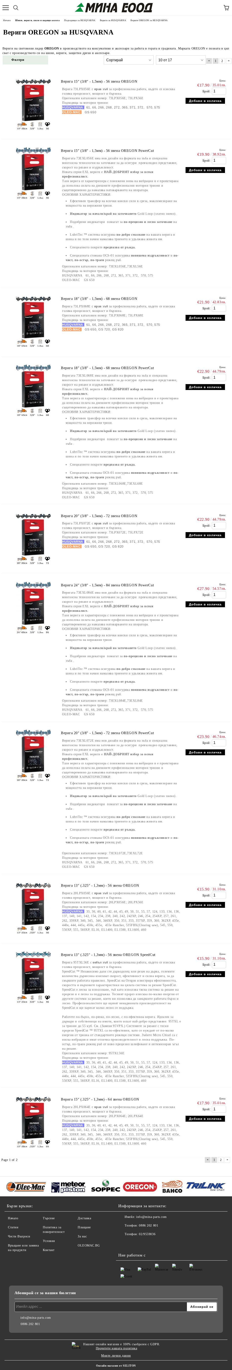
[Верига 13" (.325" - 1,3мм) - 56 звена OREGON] (33, 936)
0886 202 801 (148, 1225)
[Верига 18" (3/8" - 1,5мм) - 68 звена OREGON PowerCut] (33, 418)
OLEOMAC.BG (89, 1245)
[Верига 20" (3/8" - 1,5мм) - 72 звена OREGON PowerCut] (33, 783)
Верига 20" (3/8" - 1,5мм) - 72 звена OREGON (99, 516)
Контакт (49, 1250)
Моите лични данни (116, 1355)
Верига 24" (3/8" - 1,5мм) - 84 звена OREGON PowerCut (107, 585)
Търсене (49, 1218)
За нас (82, 1236)
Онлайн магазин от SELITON (116, 1365)
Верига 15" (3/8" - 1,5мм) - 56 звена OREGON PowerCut (107, 151)
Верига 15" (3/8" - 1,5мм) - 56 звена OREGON (99, 81)
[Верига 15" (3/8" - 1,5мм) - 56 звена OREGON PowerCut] (33, 201)
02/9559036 (147, 1234)
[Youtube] (134, 1243)
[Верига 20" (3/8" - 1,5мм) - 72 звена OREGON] (33, 566)
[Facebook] (124, 1243)
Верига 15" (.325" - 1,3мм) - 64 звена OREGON (100, 1099)
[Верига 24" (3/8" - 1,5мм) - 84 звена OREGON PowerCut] (33, 635)
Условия (49, 1241)
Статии (13, 1227)
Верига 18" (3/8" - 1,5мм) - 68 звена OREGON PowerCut (107, 368)
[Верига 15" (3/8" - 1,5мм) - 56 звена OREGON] (33, 132)
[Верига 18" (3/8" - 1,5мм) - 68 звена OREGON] (33, 349)
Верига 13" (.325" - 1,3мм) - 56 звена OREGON (100, 885)
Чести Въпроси (19, 1236)
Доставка (84, 1218)
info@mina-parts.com (151, 1217)
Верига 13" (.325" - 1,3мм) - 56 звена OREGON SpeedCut (108, 955)
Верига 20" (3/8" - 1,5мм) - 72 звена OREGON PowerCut (107, 733)
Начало (13, 1218)
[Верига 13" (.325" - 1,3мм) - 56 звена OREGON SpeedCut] (33, 1005)
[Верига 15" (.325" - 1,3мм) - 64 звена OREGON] (33, 1150)
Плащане (84, 1227)
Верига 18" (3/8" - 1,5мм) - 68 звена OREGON (99, 299)
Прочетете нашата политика (116, 1348)
